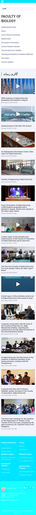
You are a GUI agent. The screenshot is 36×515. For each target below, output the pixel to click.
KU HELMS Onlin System (26, 457)
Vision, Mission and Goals (10, 35)
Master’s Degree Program (26, 471)
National (21, 446)
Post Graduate (5, 472)
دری (20, 513)
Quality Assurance (6, 448)
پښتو (15, 513)
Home (4, 9)
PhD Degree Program (25, 475)
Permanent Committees (10, 43)
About (3, 31)
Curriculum (5, 58)
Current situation (7, 62)
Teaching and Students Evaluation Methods (17, 54)
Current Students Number (10, 46)
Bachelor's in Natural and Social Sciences (8, 458)
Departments (6, 39)
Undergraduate (5, 469)
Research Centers (6, 451)
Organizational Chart (8, 27)
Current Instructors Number (11, 50)
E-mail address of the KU (26, 461)
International (23, 449)
